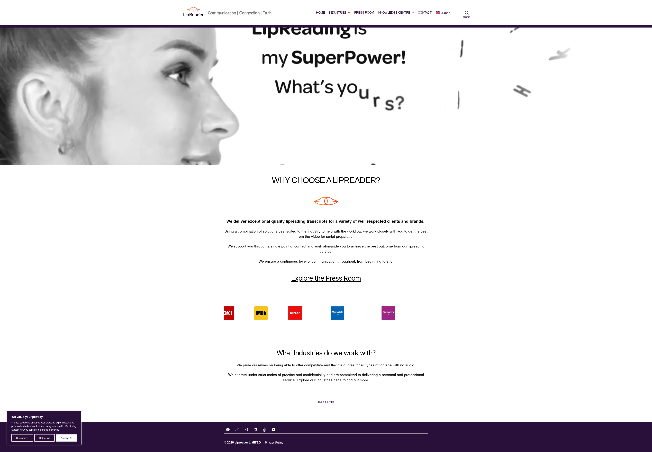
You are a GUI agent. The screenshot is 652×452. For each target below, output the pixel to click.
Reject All (44, 438)
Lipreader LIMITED (247, 442)
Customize (22, 438)
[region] (44, 428)
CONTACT (425, 12)
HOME (320, 12)
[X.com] (237, 429)
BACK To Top (326, 402)
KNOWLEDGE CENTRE (394, 12)
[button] (249, 313)
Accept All (66, 438)
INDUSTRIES (338, 12)
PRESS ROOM (364, 12)
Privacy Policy (274, 442)
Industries (324, 379)
